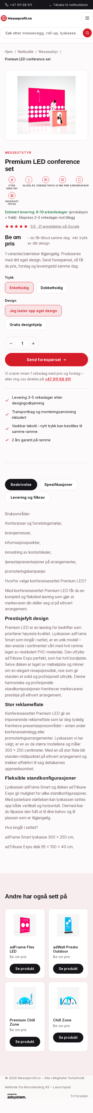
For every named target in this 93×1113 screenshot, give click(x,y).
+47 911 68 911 (21, 5)
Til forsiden (79, 1096)
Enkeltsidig (19, 288)
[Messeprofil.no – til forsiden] (16, 18)
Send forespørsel (44, 359)
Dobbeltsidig (52, 288)
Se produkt (24, 969)
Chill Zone (62, 1020)
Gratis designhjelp (26, 324)
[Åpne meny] (87, 18)
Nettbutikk (25, 52)
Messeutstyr (48, 52)
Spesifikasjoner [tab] (58, 484)
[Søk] (87, 32)
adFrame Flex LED (22, 949)
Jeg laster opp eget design (33, 311)
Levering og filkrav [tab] (28, 497)
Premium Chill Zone (22, 1022)
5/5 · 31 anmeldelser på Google (55, 226)
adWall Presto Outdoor (65, 949)
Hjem (9, 52)
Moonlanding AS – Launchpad (47, 1087)
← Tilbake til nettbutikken (68, 5)
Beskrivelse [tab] (21, 484)
